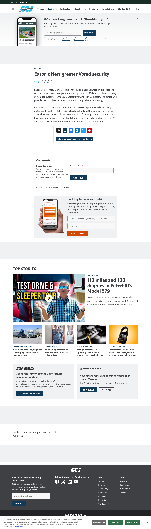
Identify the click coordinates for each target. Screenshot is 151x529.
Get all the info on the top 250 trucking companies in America (39, 375)
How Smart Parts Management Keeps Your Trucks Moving (105, 377)
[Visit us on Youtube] (76, 481)
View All (106, 390)
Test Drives (92, 275)
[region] (75, 522)
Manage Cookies (99, 522)
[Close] (147, 522)
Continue (78, 178)
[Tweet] (83, 130)
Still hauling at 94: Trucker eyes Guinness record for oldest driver (57, 352)
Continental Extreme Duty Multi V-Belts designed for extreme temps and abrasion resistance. (122, 352)
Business (39, 68)
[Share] (71, 130)
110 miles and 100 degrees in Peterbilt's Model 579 (109, 285)
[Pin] (89, 130)
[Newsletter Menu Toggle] (137, 8)
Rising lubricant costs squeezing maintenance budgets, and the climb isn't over (90, 352)
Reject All (115, 522)
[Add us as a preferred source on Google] (65, 130)
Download (88, 390)
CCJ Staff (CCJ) (47, 80)
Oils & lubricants (85, 347)
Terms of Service (79, 40)
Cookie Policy (18, 526)
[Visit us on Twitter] (63, 481)
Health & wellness (53, 347)
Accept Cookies (132, 522)
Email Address (76, 166)
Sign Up (19, 503)
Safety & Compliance (22, 347)
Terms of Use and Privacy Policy (80, 38)
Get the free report (29, 393)
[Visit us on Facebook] (57, 481)
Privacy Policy (66, 40)
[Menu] (13, 8)
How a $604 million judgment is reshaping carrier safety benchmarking (27, 352)
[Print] (58, 130)
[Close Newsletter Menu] (137, 18)
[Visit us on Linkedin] (70, 481)
